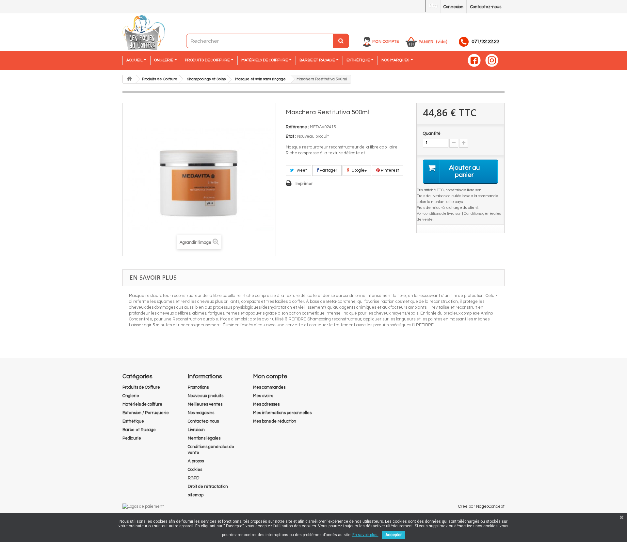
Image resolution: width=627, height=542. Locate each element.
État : (291, 136)
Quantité (432, 133)
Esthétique (133, 421)
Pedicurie (131, 438)
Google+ (359, 170)
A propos (196, 461)
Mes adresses (266, 404)
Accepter (393, 535)
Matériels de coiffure (142, 404)
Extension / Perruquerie (145, 412)
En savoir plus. (365, 535)
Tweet (300, 170)
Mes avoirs (263, 396)
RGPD (194, 478)
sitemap (195, 495)
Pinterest (389, 170)
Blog (433, 5)
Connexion (453, 7)
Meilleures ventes (205, 404)
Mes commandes (269, 387)
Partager (328, 170)
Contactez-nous (485, 7)
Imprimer (304, 183)
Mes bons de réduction (274, 421)
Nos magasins (201, 412)
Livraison (196, 429)
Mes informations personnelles (282, 412)
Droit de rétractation (208, 486)
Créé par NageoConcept (481, 506)
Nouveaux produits (205, 396)
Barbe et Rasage (139, 429)
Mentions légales (204, 438)
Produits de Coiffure (141, 387)
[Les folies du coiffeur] (143, 33)
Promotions (198, 387)
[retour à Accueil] (129, 79)
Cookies (195, 469)
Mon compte (385, 41)
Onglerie (130, 396)
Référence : (297, 127)
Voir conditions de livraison (439, 213)
